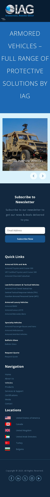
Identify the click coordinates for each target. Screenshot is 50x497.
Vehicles (9, 382)
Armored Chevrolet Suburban (17, 276)
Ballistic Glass (11, 344)
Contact (8, 403)
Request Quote (11, 356)
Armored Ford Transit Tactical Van (18, 289)
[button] (33, 176)
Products (9, 386)
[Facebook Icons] (11, 478)
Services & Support (14, 391)
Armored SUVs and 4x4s (16, 264)
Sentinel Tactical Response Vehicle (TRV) (21, 292)
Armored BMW (11, 306)
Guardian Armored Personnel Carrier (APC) (22, 296)
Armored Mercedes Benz (15, 314)
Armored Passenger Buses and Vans (20, 326)
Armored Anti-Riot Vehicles (16, 334)
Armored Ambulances (14, 330)
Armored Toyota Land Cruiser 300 (19, 268)
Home (8, 374)
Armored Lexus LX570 (14, 310)
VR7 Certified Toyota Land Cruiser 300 (21, 272)
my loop (25, 144)
